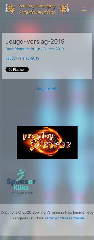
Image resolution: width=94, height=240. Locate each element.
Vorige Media (47, 89)
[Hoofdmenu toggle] (83, 9)
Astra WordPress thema (64, 218)
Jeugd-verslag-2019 (22, 58)
